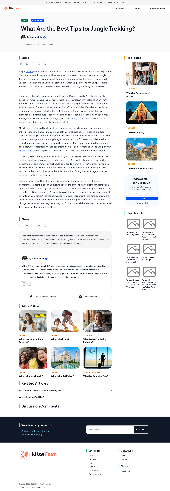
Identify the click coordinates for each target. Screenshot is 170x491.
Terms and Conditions (37, 487)
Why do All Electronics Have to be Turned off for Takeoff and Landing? (149, 284)
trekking (30, 71)
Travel (22, 335)
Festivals (92, 459)
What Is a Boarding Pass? (95, 376)
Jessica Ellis (36, 37)
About (123, 455)
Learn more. (121, 2)
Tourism (87, 335)
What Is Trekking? (60, 339)
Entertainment (94, 474)
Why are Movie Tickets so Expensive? (132, 259)
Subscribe (141, 198)
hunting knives (77, 118)
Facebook (125, 471)
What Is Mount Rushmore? (139, 168)
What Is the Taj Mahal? (62, 376)
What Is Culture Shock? (31, 376)
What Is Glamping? (136, 132)
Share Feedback (90, 296)
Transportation (91, 372)
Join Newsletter (157, 8)
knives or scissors (27, 150)
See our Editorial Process (45, 296)
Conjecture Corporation (43, 484)
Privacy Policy (23, 487)
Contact (124, 459)
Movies (91, 463)
